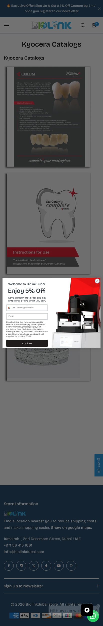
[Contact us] (93, 616)
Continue (27, 343)
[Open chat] (87, 610)
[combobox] (11, 308)
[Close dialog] (97, 281)
